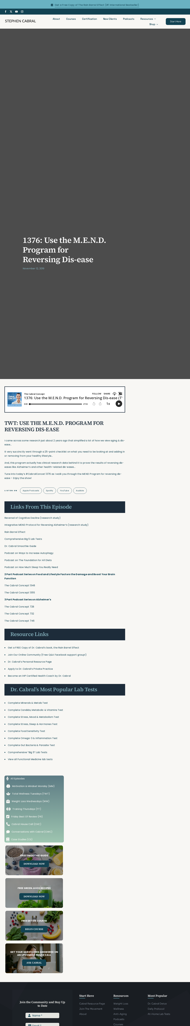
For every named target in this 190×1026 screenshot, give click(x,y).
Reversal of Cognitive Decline (21, 518)
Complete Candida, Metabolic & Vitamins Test (35, 710)
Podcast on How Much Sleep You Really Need (31, 567)
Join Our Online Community (24, 654)
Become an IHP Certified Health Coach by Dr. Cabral (39, 676)
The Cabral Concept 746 (19, 620)
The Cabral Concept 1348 (19, 585)
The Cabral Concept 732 (19, 613)
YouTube (64, 490)
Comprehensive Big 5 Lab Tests (23, 539)
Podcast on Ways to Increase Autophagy (28, 553)
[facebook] (5, 11)
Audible (80, 490)
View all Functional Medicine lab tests (30, 759)
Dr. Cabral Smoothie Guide (20, 546)
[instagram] (22, 11)
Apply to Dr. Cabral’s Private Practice (30, 669)
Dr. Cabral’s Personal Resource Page (30, 661)
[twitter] (11, 11)
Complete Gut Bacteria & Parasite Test (31, 745)
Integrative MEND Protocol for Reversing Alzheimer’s (35, 525)
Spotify (49, 490)
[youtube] (16, 11)
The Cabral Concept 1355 (19, 592)
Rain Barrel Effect (14, 532)
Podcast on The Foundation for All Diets (28, 560)
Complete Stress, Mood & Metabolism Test (33, 717)
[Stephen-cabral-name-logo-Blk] (20, 20)
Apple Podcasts (31, 490)
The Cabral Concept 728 (19, 606)
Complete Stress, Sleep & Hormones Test (32, 724)
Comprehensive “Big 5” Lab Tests (27, 752)
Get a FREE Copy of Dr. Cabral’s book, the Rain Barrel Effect (43, 647)
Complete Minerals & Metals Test (28, 703)
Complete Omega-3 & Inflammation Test (33, 738)
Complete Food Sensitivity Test (26, 731)
